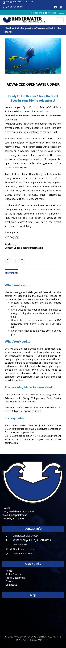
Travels (9, 581)
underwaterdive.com (23, 553)
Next (61, 59)
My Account (36, 13)
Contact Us (11, 584)
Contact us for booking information (24, 247)
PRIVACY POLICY (39, 640)
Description (11, 273)
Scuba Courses (13, 574)
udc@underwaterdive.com (19, 1)
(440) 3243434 (14, 7)
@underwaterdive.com (23, 549)
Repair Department (15, 577)
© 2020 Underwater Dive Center (25, 637)
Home (9, 570)
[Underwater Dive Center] (29, 20)
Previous (5, 59)
